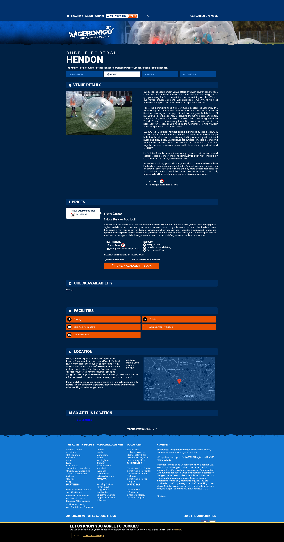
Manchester (103, 454)
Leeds (100, 452)
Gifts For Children (136, 494)
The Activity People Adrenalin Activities (115, 33)
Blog (68, 481)
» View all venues (105, 476)
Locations (77, 16)
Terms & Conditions (76, 473)
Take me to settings (93, 535)
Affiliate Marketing (79, 506)
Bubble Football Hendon (155, 67)
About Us (70, 460)
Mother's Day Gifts (136, 454)
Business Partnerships (78, 498)
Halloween (102, 500)
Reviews (70, 457)
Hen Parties (102, 492)
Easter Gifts (133, 449)
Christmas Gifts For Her (139, 470)
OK (76, 535)
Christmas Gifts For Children (137, 475)
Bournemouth (104, 465)
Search (89, 16)
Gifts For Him (133, 489)
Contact (99, 16)
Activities (71, 452)
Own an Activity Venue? (78, 491)
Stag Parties (103, 489)
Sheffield (101, 468)
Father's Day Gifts (136, 452)
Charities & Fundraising (78, 470)
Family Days (103, 486)
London (100, 449)
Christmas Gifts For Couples (137, 480)
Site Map (161, 496)
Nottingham (103, 473)
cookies (177, 529)
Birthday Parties (105, 484)
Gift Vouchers (121, 16)
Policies (70, 476)
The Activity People (76, 67)
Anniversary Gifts (136, 460)
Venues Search (74, 449)
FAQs (68, 462)
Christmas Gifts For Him (139, 468)
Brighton (101, 462)
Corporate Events (106, 497)
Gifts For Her (133, 492)
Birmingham (103, 460)
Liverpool (101, 470)
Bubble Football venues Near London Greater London (115, 67)
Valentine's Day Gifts (138, 457)
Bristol (100, 457)
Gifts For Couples (136, 497)
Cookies (70, 478)
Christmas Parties (106, 494)
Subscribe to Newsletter (78, 468)
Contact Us (72, 465)
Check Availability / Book (131, 265)
